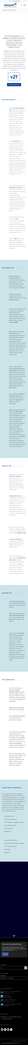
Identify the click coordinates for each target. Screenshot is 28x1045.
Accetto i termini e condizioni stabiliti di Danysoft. (13, 927)
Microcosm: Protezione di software (12, 1004)
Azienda (4, 909)
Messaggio (5, 916)
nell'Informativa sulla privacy (9, 928)
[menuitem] (20, 5)
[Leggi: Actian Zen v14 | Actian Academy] (2, 992)
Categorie (3, 975)
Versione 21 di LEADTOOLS (9, 10)
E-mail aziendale (6, 895)
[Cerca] (20, 5)
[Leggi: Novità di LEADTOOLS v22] (2, 1000)
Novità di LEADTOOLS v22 (10, 999)
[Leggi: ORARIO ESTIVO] (2, 996)
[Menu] (24, 5)
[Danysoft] (11, 5)
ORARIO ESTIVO (7, 995)
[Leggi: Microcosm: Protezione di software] (2, 1004)
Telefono (5, 902)
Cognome (5, 888)
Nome (4, 881)
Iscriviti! (5, 954)
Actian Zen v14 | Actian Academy (12, 991)
